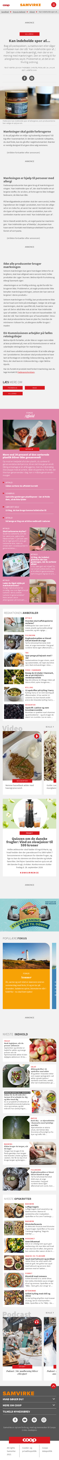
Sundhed (5, 12)
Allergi (32, 12)
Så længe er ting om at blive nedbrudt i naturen (27, 521)
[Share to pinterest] (31, 78)
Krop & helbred (19, 12)
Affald (8, 482)
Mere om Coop (12, 1405)
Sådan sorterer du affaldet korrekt (21, 485)
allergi (29, 34)
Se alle (49, 727)
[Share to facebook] (24, 78)
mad (35, 388)
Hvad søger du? (13, 1399)
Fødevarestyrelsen (26, 372)
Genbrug (10, 493)
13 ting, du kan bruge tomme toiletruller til (25, 510)
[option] (22, 763)
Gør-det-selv (12, 506)
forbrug (12, 388)
